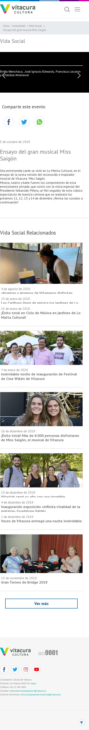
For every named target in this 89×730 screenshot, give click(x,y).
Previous (4, 75)
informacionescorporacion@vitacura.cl (28, 690)
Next (79, 75)
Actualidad (19, 26)
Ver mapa (31, 683)
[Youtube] (36, 669)
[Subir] (81, 722)
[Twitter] (15, 669)
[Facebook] (8, 122)
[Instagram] (26, 669)
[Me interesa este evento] (24, 122)
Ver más (41, 603)
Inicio (6, 26)
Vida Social (35, 26)
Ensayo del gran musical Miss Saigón (24, 30)
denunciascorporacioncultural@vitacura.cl (40, 694)
